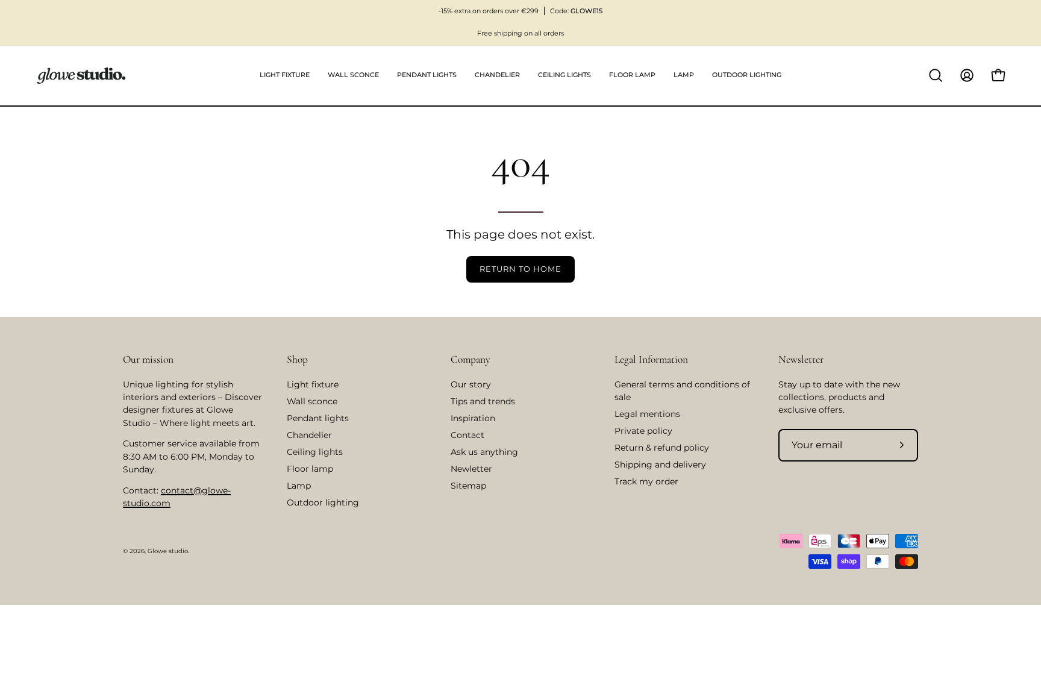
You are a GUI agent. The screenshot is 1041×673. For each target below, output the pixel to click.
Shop (297, 359)
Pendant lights (318, 418)
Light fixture (313, 384)
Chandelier (309, 435)
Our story (471, 384)
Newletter (471, 469)
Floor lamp (310, 469)
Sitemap (468, 485)
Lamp (299, 485)
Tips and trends (483, 401)
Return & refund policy (661, 447)
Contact (467, 435)
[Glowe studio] (81, 75)
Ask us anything (484, 452)
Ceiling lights (315, 452)
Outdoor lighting (323, 502)
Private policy (643, 431)
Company (470, 359)
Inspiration (473, 418)
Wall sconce (312, 401)
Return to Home (520, 269)
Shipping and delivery (660, 464)
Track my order (646, 481)
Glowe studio (168, 551)
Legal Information (651, 359)
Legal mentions (647, 414)
